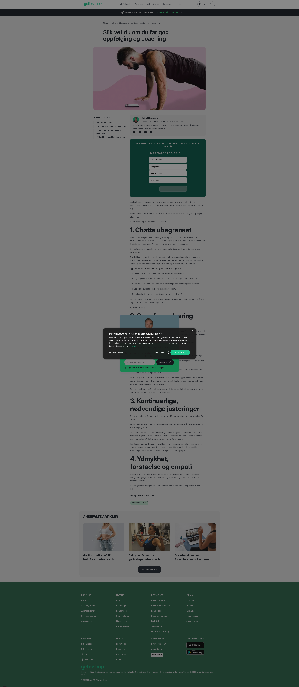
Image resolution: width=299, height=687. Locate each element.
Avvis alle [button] (159, 352)
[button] (116, 352)
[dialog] (149, 343)
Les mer (133, 346)
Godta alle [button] (180, 352)
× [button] (192, 330)
